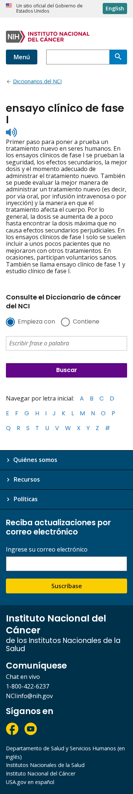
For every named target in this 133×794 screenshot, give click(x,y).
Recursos (26, 479)
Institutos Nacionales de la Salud (45, 764)
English (115, 8)
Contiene (86, 322)
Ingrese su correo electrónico (47, 549)
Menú (21, 57)
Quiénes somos (35, 460)
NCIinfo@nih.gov (29, 696)
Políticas (25, 499)
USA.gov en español (30, 781)
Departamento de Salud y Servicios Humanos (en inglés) (65, 752)
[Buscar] (118, 57)
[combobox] (77, 57)
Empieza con (36, 322)
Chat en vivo (23, 677)
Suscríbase (66, 586)
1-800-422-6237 (27, 686)
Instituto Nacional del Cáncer (40, 773)
